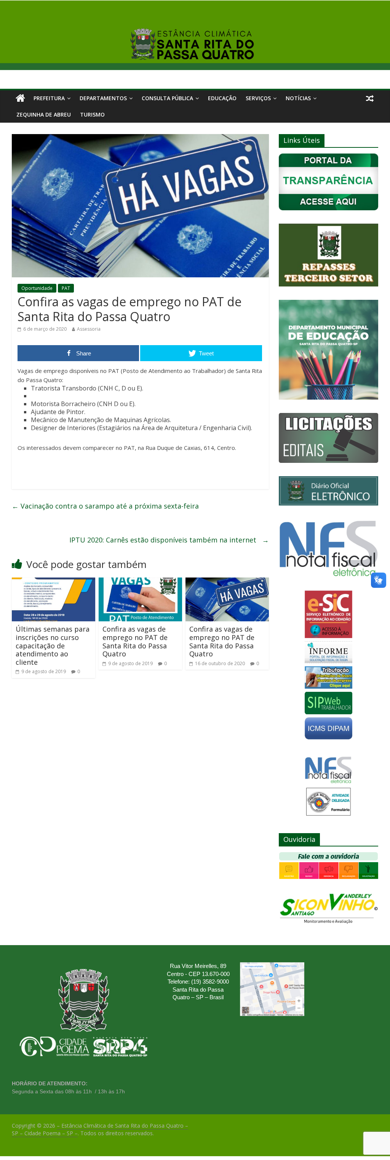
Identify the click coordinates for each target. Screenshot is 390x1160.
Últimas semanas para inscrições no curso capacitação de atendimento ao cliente (53, 645)
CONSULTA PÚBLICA (167, 98)
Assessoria (89, 329)
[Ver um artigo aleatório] (369, 98)
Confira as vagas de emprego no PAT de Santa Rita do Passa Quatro (135, 641)
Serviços (258, 98)
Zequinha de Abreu (43, 114)
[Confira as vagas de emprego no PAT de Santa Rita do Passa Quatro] (140, 582)
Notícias (298, 98)
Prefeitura (49, 98)
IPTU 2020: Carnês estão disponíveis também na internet (169, 539)
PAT (66, 288)
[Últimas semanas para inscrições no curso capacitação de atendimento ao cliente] (54, 582)
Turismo (92, 114)
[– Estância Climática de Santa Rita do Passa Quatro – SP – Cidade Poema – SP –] (20, 98)
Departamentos (103, 98)
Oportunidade (37, 288)
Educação (222, 98)
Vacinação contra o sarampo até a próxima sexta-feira (105, 505)
